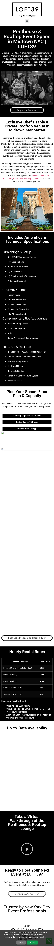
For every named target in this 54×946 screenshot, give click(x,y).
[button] (27, 21)
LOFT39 (27, 926)
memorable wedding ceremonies (27, 178)
